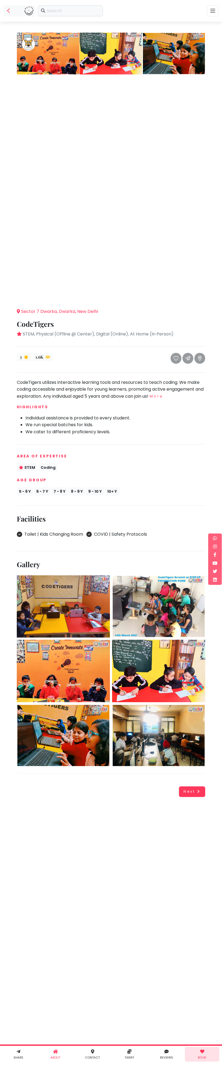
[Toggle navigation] (213, 10)
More (156, 396)
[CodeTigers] (48, 53)
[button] (111, 295)
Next (189, 791)
